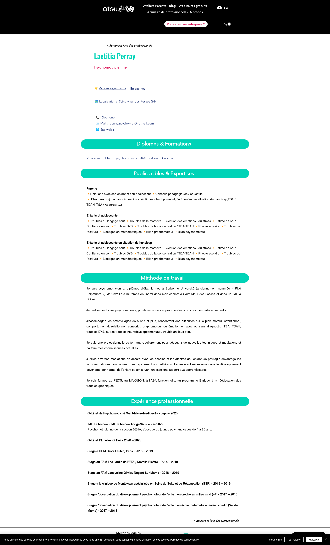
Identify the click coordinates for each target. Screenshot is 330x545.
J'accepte (314, 539)
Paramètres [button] (275, 539)
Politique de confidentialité (184, 539)
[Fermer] (326, 539)
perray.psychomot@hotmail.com (132, 123)
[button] (227, 24)
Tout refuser (294, 539)
